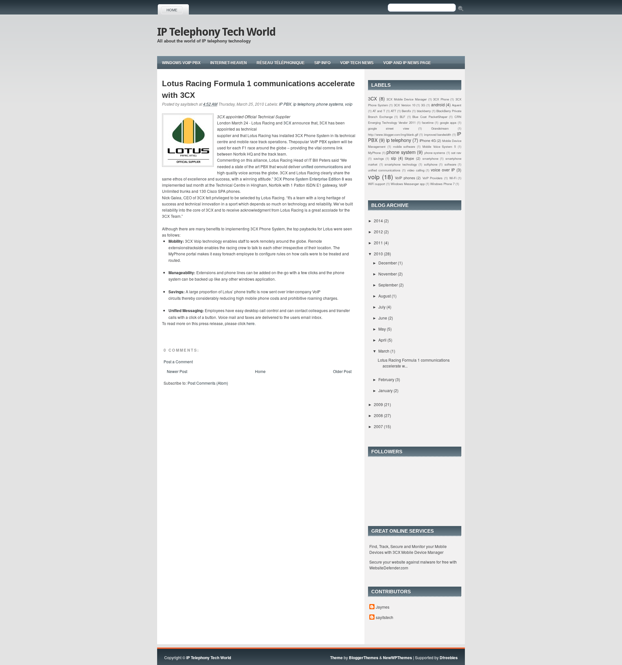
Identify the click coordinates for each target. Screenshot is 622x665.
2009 (379, 404)
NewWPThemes (397, 657)
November (388, 273)
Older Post (342, 371)
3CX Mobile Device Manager (406, 99)
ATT (393, 111)
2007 (379, 426)
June (383, 318)
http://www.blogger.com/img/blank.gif (393, 134)
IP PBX (285, 104)
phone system (401, 151)
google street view (388, 128)
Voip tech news (357, 63)
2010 (379, 253)
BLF (402, 116)
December (388, 262)
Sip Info (322, 63)
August (385, 295)
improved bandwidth (437, 134)
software (450, 164)
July (382, 306)
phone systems (330, 104)
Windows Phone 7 (442, 183)
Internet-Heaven (228, 63)
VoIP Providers (432, 178)
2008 (379, 415)
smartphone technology (401, 164)
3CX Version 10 (404, 105)
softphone (430, 164)
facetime (427, 122)
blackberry (424, 111)
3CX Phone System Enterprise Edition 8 (309, 178)
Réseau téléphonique (281, 63)
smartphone (430, 158)
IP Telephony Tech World (216, 31)
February (386, 379)
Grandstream (440, 128)
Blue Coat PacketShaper (429, 116)
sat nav (456, 152)
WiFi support (376, 183)
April (382, 340)
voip (348, 104)
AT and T (379, 111)
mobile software (404, 146)
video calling (415, 170)
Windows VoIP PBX (181, 63)
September (388, 284)
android (438, 104)
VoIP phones (405, 177)
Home (172, 10)
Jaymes (382, 607)
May (382, 329)
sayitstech (384, 617)
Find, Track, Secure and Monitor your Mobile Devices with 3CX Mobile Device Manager (408, 549)
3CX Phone (441, 99)
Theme (336, 657)
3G (423, 105)
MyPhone (374, 152)
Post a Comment (178, 361)
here (251, 323)
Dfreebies (449, 657)
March (384, 351)
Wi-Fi (452, 178)
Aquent (456, 105)
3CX (287, 122)
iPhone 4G (428, 140)
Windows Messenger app (408, 183)
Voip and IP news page (407, 63)
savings (379, 158)
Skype (409, 158)
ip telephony (304, 104)
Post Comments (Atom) (208, 383)
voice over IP (443, 169)
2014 (379, 220)
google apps (448, 122)
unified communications (322, 166)
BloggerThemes (363, 657)
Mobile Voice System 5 (439, 146)
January (386, 390)
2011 (379, 242)
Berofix (406, 111)
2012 (379, 231)
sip (393, 158)
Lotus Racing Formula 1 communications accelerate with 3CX (258, 89)
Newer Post (177, 371)
